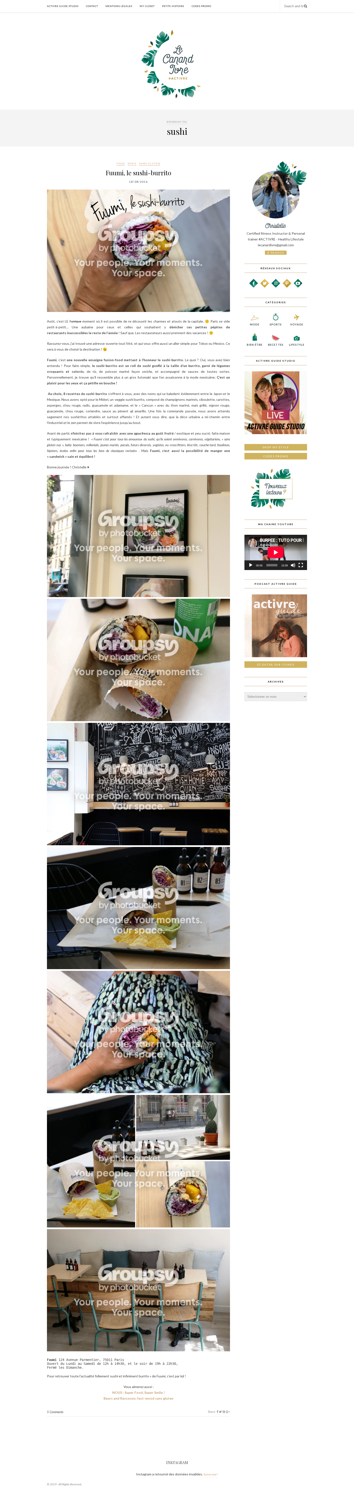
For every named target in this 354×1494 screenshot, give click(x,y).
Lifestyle (296, 344)
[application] (275, 552)
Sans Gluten (149, 163)
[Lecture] (250, 565)
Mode (254, 324)
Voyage (296, 324)
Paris (132, 163)
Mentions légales (118, 6)
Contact (92, 6)
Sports (276, 324)
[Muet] (293, 565)
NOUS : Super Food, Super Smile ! (138, 1392)
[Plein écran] (300, 565)
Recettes (275, 344)
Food (121, 163)
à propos (275, 252)
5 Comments (55, 1412)
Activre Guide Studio (63, 6)
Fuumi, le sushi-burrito (138, 173)
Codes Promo (201, 6)
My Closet (147, 6)
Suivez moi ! (210, 1474)
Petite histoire (173, 6)
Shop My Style (275, 447)
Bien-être (254, 344)
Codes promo (275, 456)
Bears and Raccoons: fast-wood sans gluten (138, 1398)
